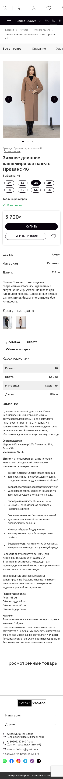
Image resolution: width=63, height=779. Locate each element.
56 (49, 190)
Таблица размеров (15, 198)
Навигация (12, 715)
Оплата (32, 342)
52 (22, 190)
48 (49, 183)
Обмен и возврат (18, 349)
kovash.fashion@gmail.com (22, 749)
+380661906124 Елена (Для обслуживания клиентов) (25, 735)
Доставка (13, 342)
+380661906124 (26, 21)
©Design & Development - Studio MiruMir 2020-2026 (32, 775)
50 (9, 190)
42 (9, 183)
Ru (53, 20)
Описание (39, 48)
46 (36, 183)
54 (36, 190)
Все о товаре (12, 48)
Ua (46, 20)
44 (22, 183)
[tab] (23, 141)
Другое (10, 724)
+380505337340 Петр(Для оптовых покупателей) (24, 743)
